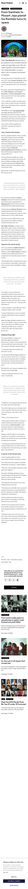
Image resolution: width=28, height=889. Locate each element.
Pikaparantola (5, 204)
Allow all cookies (14, 881)
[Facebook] (5, 580)
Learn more (5, 872)
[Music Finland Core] (23, 3)
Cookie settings (14, 885)
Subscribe (14, 587)
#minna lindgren (4, 562)
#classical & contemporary (16, 559)
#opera (8, 559)
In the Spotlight (5, 8)
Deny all (14, 876)
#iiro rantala (3, 559)
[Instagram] (9, 580)
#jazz (10, 562)
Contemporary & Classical (16, 8)
